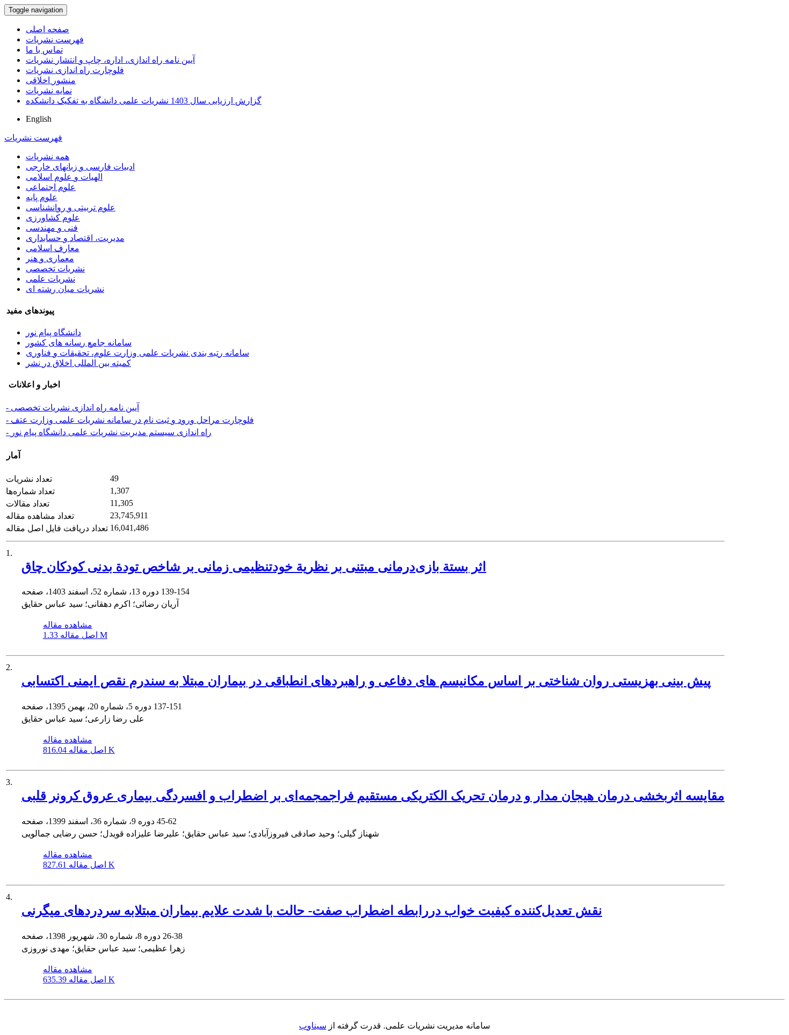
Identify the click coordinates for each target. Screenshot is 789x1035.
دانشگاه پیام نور (53, 332)
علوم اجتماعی (51, 187)
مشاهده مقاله (67, 624)
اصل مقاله (75, 635)
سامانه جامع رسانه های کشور (79, 342)
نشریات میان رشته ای (65, 288)
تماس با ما (44, 49)
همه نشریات (47, 156)
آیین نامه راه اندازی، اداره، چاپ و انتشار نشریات (110, 59)
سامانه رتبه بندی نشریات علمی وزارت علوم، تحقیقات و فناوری (137, 352)
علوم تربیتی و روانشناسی (70, 207)
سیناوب (312, 1025)
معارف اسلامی (52, 248)
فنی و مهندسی (52, 227)
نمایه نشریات (49, 90)
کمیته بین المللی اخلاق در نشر (78, 363)
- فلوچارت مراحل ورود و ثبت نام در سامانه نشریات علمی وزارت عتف (130, 419)
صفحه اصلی (47, 29)
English (39, 118)
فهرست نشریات (55, 39)
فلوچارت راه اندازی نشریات (75, 70)
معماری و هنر (50, 258)
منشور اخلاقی (51, 80)
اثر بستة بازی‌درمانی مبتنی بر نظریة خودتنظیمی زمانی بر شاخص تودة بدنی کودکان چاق (253, 567)
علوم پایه (41, 197)
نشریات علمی (50, 278)
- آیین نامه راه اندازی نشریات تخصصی (72, 407)
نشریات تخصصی (55, 268)
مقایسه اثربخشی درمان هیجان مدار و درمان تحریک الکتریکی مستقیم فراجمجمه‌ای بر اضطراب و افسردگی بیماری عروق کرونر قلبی (373, 796)
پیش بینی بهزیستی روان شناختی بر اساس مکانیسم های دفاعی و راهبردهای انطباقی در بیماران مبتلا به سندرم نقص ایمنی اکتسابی (366, 681)
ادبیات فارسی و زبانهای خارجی (80, 166)
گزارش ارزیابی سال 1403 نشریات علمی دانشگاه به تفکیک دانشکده (143, 100)
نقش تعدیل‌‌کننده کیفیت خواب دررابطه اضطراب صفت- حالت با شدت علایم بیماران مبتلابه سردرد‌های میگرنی (311, 910)
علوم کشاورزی (53, 217)
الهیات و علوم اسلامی (64, 176)
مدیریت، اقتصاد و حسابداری (75, 238)
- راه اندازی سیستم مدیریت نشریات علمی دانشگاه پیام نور (108, 432)
